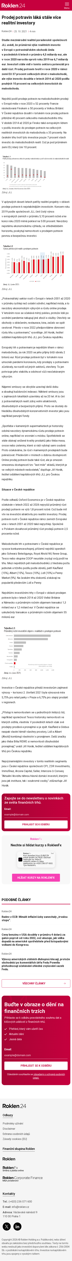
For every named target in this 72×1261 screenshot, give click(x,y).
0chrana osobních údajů (16, 1134)
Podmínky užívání (13, 1123)
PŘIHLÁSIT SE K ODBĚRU (36, 824)
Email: (7, 809)
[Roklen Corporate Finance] (23, 1179)
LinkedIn (17, 1226)
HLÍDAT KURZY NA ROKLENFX (36, 877)
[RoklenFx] (13, 1169)
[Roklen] (9, 1159)
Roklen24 (7, 31)
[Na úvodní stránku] (13, 5)
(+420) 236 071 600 (20, 1201)
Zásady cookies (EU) (15, 1139)
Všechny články (33, 983)
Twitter (7, 1226)
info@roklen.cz (20, 1207)
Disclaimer (9, 1128)
